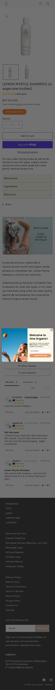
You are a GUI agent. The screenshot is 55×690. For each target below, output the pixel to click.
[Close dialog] (51, 330)
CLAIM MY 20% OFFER (40, 355)
